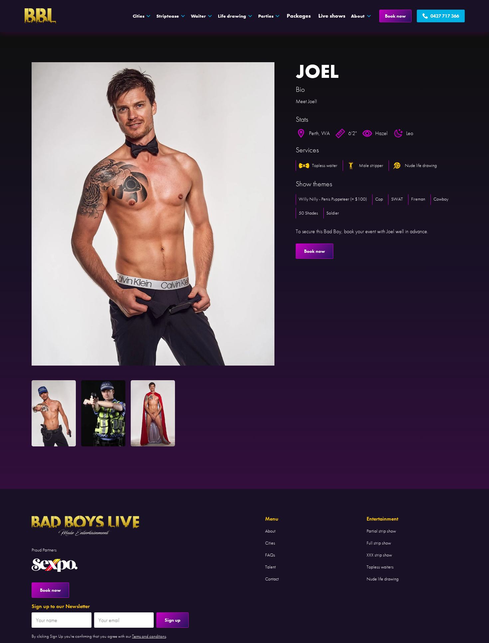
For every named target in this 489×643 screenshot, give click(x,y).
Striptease (167, 16)
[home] (40, 16)
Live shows (331, 15)
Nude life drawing (383, 579)
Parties (265, 16)
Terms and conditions (149, 636)
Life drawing (232, 16)
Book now (395, 16)
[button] (142, 16)
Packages (299, 15)
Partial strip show (381, 531)
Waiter (198, 16)
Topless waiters (380, 567)
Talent (270, 567)
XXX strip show (379, 555)
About (270, 531)
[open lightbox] (153, 214)
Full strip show (379, 543)
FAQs (270, 555)
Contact (272, 579)
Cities (270, 543)
